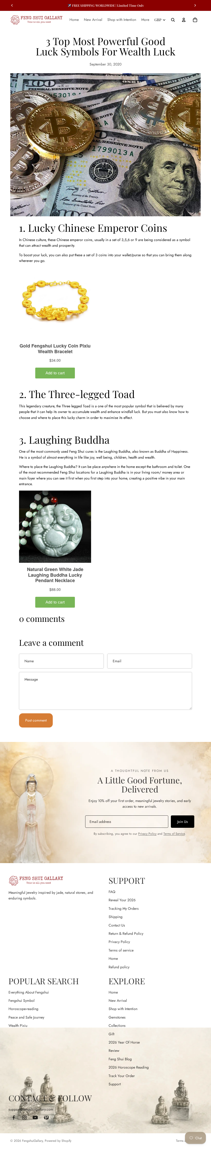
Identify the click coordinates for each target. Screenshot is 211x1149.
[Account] (183, 20)
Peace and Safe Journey (26, 1017)
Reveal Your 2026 (122, 900)
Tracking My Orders (124, 908)
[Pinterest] (46, 1117)
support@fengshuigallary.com (30, 1109)
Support (115, 1084)
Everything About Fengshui (28, 992)
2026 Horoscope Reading (129, 1067)
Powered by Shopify (58, 1140)
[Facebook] (13, 1117)
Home (113, 958)
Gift (111, 1034)
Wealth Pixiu (17, 1025)
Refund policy (119, 967)
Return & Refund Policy (126, 933)
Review (114, 1050)
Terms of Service (174, 833)
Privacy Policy (147, 833)
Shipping (115, 916)
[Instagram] (24, 1117)
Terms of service (121, 950)
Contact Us (117, 925)
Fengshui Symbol (21, 1000)
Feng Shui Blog (120, 1059)
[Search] (173, 20)
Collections (117, 1025)
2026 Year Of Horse (124, 1042)
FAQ (112, 891)
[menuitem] (145, 20)
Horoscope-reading (23, 1008)
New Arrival (118, 1000)
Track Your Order (122, 1075)
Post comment (36, 720)
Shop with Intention (123, 1008)
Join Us (182, 821)
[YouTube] (35, 1117)
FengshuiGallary (32, 1140)
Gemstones (117, 1017)
